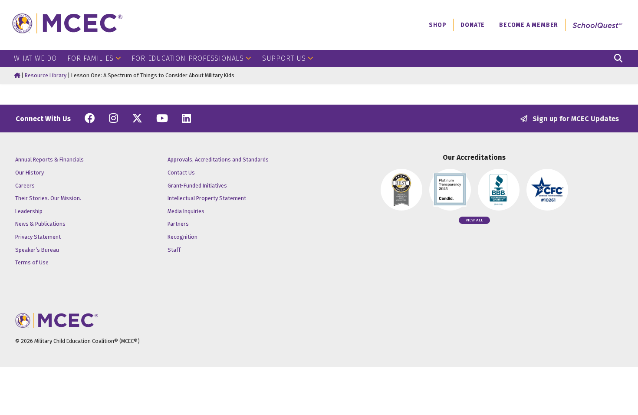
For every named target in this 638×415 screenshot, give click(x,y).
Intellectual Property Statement (207, 198)
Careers (25, 185)
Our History (29, 172)
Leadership (29, 211)
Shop (437, 25)
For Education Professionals (188, 58)
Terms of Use (32, 262)
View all (474, 220)
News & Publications (40, 224)
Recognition (182, 237)
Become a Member (528, 25)
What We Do (35, 58)
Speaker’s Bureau (37, 250)
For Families (90, 58)
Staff (174, 250)
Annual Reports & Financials (49, 159)
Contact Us (181, 172)
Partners (178, 224)
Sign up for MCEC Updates (575, 119)
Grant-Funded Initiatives (197, 185)
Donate (472, 25)
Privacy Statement (38, 237)
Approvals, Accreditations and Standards (218, 159)
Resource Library (45, 75)
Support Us (284, 58)
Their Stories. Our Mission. (48, 198)
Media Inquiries (186, 211)
